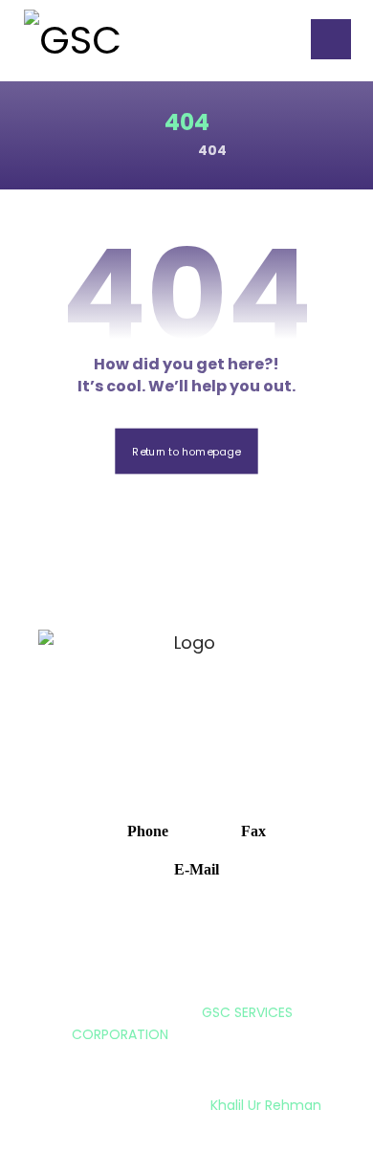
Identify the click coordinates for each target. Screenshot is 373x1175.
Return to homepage (186, 451)
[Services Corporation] (91, 40)
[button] (331, 39)
